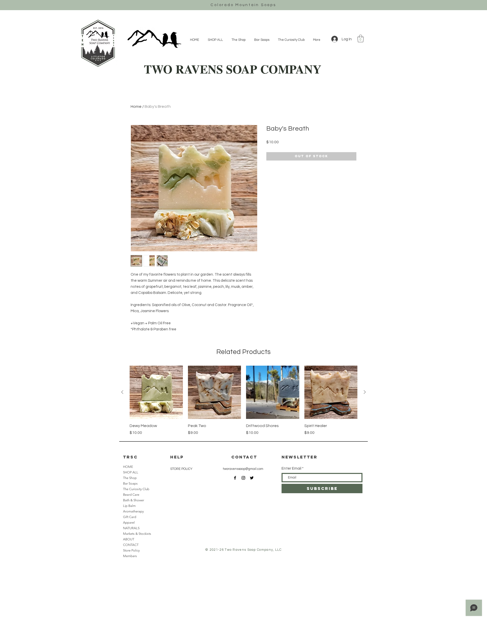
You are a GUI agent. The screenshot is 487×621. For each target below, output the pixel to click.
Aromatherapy (133, 511)
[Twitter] (251, 477)
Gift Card (129, 517)
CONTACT (130, 545)
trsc (130, 456)
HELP (177, 456)
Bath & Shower (133, 500)
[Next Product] (365, 392)
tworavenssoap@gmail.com (243, 469)
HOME (128, 467)
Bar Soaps (130, 483)
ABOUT (128, 539)
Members (130, 556)
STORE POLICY (181, 469)
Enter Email (291, 468)
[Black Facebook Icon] (235, 477)
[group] (243, 400)
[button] (360, 38)
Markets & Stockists (137, 534)
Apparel (129, 522)
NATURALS (131, 528)
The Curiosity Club (136, 489)
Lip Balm (129, 506)
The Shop (130, 478)
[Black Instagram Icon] (243, 477)
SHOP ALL (130, 472)
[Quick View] (156, 392)
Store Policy (131, 550)
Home (136, 106)
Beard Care (131, 494)
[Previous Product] (122, 392)
